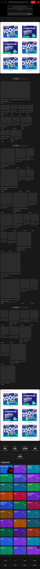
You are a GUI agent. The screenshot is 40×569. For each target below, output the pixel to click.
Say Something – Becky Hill (32, 202)
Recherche (31, 14)
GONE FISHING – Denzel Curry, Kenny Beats (24, 247)
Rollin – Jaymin (28, 157)
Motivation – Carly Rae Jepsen (18, 224)
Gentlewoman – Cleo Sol (35, 223)
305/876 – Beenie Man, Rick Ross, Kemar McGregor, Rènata (10, 299)
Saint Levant (3, 229)
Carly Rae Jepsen (15, 227)
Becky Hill (30, 205)
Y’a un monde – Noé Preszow (20, 159)
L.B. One (2, 242)
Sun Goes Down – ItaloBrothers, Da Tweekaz (20, 208)
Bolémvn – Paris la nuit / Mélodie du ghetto (8, 381)
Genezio (13, 125)
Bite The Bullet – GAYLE (34, 287)
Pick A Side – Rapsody (21, 177)
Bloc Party (25, 224)
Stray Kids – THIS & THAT (14, 336)
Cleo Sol (32, 225)
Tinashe (19, 112)
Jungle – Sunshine (13, 110)
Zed (16, 125)
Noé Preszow (18, 161)
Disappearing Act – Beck (12, 241)
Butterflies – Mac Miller (30, 178)
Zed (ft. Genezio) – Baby (16, 122)
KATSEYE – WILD (3, 335)
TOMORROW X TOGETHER (5, 166)
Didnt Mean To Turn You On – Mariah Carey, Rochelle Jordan (10, 273)
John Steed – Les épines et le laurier (25, 339)
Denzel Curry (19, 249)
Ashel (1, 189)
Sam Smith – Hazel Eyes (4, 319)
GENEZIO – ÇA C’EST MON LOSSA (26, 124)
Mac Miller (28, 180)
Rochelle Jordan (7, 276)
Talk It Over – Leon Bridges (25, 289)
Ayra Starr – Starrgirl (33, 319)
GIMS (1, 139)
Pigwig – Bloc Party (26, 221)
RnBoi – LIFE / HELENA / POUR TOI (16, 137)
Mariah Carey (3, 276)
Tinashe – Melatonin (21, 110)
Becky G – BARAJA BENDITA (24, 320)
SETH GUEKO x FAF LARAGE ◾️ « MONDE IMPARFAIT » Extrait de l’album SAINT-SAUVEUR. (15, 99)
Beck (9, 243)
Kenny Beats (23, 249)
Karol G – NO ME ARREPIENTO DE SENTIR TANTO (18, 361)
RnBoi (12, 140)
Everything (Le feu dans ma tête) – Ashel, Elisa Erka (9, 187)
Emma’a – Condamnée (29, 110)
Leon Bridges (23, 291)
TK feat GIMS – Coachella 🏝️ (5, 136)
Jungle (11, 112)
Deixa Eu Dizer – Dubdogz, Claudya (6, 205)
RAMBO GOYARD (3, 127)
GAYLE (31, 290)
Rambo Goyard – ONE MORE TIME (6, 124)
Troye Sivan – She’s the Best (5, 111)
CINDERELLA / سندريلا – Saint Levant (6, 226)
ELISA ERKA (4, 189)
